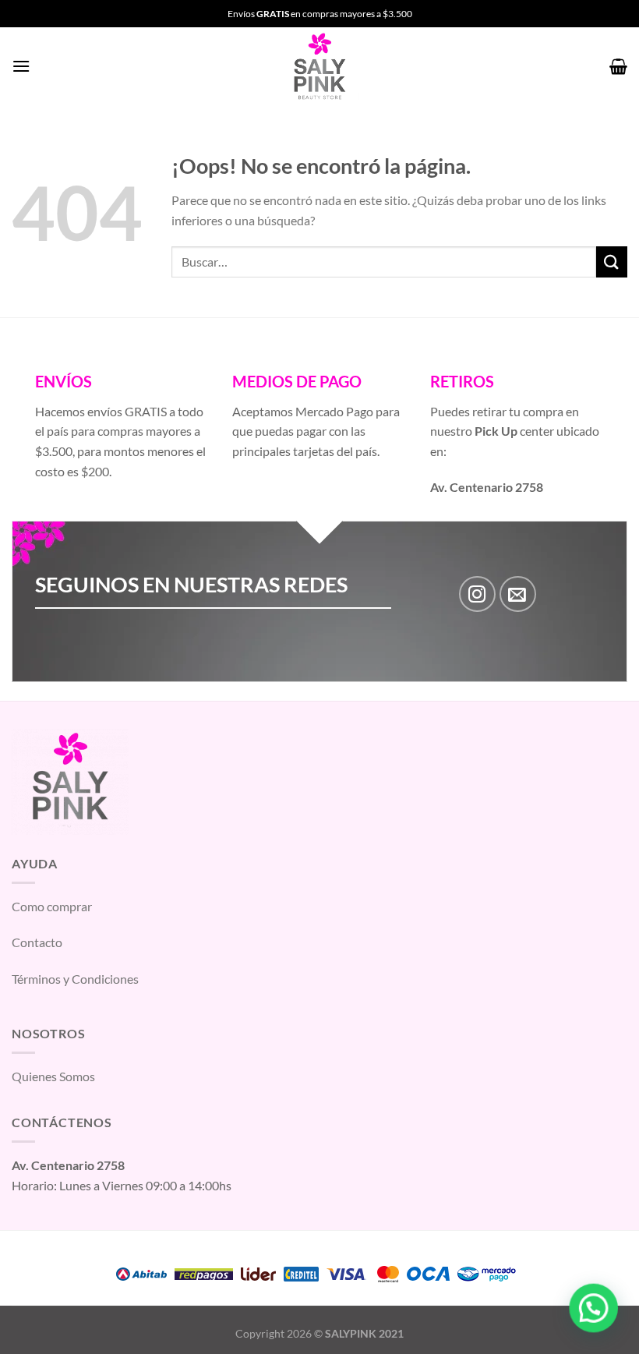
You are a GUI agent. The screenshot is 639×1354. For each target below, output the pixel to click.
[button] (593, 1308)
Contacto (37, 942)
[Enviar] (611, 261)
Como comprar (52, 906)
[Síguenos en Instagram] (477, 594)
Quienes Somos (53, 1076)
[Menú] (21, 66)
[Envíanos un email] (518, 594)
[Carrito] (618, 66)
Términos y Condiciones (75, 978)
